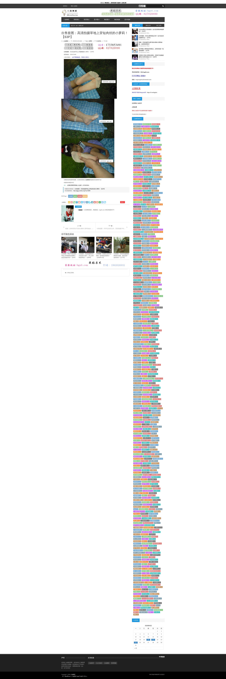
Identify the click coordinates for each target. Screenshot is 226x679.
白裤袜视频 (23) (156, 149)
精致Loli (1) (154, 449)
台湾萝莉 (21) (147, 154)
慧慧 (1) (136, 493)
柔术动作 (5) (145, 241)
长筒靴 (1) (153, 424)
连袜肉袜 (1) (137, 578)
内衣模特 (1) (137, 566)
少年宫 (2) (136, 312)
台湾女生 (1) (156, 387)
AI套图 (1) (152, 539)
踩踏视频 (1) (154, 507)
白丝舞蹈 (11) (155, 186)
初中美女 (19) (147, 161)
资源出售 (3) (154, 275)
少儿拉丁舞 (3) (156, 277)
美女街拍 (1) (137, 380)
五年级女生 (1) (156, 410)
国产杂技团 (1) (153, 513)
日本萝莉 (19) (137, 161)
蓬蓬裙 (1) (154, 536)
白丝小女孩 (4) (138, 261)
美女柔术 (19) (148, 156)
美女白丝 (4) (154, 243)
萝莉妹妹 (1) (156, 380)
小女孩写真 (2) (138, 323)
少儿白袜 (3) (154, 268)
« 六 (136, 648)
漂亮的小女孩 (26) (139, 144)
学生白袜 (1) (137, 594)
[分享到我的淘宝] (97, 202)
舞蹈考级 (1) (156, 394)
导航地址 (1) (145, 580)
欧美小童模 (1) (138, 429)
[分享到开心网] (95, 202)
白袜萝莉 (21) (156, 154)
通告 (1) (136, 614)
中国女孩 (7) (152, 218)
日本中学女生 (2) (154, 312)
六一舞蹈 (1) (148, 582)
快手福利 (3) (137, 280)
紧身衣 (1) (147, 385)
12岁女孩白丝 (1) (138, 582)
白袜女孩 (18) (137, 165)
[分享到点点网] (87, 202)
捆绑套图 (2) (158, 307)
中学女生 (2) (137, 316)
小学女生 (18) (156, 163)
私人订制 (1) (137, 539)
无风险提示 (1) (152, 548)
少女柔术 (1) (148, 500)
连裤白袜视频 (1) (147, 532)
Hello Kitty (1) (157, 399)
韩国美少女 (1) (147, 504)
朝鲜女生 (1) (137, 435)
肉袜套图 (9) (146, 199)
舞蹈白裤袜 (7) (156, 211)
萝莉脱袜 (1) (157, 603)
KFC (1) (160, 408)
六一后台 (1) (137, 449)
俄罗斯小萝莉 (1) (147, 380)
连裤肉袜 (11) (137, 186)
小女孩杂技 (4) (138, 259)
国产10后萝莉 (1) (138, 525)
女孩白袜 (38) (137, 138)
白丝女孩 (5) (137, 243)
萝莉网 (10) (155, 195)
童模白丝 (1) (137, 543)
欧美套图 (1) (156, 488)
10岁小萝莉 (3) (138, 273)
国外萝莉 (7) (137, 216)
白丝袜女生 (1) (138, 584)
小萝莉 (90, 41)
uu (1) (158, 605)
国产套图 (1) (151, 564)
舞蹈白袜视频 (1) (138, 454)
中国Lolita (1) (143, 612)
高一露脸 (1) (145, 573)
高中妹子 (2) (137, 314)
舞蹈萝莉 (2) (137, 319)
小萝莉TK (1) (158, 527)
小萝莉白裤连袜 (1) (148, 378)
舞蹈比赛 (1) (137, 431)
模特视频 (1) (146, 456)
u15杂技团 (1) (138, 490)
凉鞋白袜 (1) (145, 470)
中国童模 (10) (147, 190)
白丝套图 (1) (137, 397)
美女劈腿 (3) (137, 289)
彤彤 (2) (136, 307)
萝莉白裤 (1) (145, 431)
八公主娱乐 (99, 663)
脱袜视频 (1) (145, 397)
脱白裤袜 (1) (137, 507)
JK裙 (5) (144, 236)
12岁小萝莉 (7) (147, 213)
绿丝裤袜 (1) (137, 442)
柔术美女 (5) (137, 241)
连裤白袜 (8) (155, 202)
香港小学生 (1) (156, 477)
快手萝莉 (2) (137, 339)
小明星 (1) (152, 557)
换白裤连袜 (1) (158, 610)
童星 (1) (136, 447)
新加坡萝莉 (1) (138, 474)
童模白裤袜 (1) (138, 504)
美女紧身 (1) (144, 596)
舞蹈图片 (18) (147, 163)
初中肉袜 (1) (154, 578)
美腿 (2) (136, 321)
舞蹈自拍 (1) (145, 392)
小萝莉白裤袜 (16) (147, 167)
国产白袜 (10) (147, 195)
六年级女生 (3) (158, 296)
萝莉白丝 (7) (147, 211)
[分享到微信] (74, 202)
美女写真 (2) (154, 346)
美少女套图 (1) (138, 488)
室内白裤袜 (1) (138, 523)
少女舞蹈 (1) (137, 371)
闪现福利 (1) (145, 442)
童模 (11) (145, 188)
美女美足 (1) (159, 378)
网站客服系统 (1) (152, 374)
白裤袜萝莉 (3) (155, 300)
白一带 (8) (136, 204)
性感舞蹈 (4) (137, 257)
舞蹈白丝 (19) (137, 158)
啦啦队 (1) (136, 461)
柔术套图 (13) (148, 179)
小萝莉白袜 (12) (154, 181)
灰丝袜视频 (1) (138, 390)
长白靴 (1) (157, 490)
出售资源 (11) (137, 188)
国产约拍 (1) (145, 367)
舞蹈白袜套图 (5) (138, 232)
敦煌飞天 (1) (155, 438)
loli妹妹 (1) (145, 539)
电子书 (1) (154, 429)
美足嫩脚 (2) (145, 353)
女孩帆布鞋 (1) (138, 378)
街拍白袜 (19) (137, 163)
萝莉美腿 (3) (146, 293)
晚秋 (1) (136, 612)
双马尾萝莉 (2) (155, 353)
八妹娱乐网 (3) (138, 293)
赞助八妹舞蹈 (74, 6)
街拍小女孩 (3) (146, 298)
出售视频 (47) (148, 133)
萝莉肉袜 (85, 196)
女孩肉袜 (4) (137, 245)
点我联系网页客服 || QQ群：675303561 (78, 185)
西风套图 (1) (145, 502)
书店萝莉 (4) (154, 254)
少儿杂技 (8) (137, 206)
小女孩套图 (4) (146, 257)
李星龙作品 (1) (153, 596)
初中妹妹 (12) (137, 183)
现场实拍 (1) (137, 605)
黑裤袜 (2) (151, 307)
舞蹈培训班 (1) (138, 456)
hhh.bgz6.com (145, 72)
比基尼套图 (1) (138, 468)
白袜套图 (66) (137, 128)
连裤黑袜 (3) (148, 282)
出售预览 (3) (145, 300)
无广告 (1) (136, 548)
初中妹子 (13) (157, 179)
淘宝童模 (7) (137, 218)
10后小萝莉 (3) (138, 271)
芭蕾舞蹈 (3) (147, 271)
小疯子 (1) (158, 454)
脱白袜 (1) (145, 383)
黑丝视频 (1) (143, 447)
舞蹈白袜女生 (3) (148, 296)
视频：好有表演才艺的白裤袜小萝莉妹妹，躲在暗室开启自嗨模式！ (86, 228)
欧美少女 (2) (143, 321)
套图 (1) (145, 545)
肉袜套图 (80, 196)
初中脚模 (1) (154, 566)
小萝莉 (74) (137, 126)
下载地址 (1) (137, 589)
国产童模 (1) (144, 461)
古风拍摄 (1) (154, 417)
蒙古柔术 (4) (137, 250)
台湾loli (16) (157, 170)
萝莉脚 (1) (157, 511)
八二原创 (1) (145, 424)
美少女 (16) (137, 167)
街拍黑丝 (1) (152, 408)
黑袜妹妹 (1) (151, 495)
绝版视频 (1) (137, 495)
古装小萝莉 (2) (146, 326)
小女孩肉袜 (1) (146, 369)
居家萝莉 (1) (137, 573)
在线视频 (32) (137, 140)
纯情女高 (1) (145, 401)
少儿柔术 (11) (146, 186)
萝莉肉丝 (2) (145, 339)
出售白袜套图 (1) (149, 454)
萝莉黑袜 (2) (157, 330)
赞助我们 (76, 19)
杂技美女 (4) (154, 250)
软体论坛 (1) (152, 591)
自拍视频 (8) (154, 209)
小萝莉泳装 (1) (146, 403)
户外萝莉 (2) (152, 355)
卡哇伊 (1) (136, 513)
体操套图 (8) (158, 204)
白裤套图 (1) (145, 559)
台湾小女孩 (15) (156, 172)
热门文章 (158, 25)
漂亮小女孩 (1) (145, 465)
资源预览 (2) (144, 342)
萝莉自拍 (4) (145, 268)
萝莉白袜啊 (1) (146, 497)
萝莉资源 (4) (145, 250)
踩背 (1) (153, 605)
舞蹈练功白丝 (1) (155, 571)
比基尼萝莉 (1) (146, 452)
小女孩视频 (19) (147, 158)
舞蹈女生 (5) (151, 236)
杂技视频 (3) (146, 287)
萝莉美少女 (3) (138, 287)
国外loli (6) (137, 225)
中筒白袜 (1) (137, 575)
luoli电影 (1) (151, 587)
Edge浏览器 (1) (138, 550)
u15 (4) (145, 261)
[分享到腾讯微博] (77, 202)
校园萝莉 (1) (156, 532)
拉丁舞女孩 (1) (144, 493)
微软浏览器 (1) (148, 550)
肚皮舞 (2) (152, 337)
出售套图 (66, 51)
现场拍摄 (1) (145, 472)
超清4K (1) (154, 392)
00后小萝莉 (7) (138, 211)
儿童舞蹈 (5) (137, 236)
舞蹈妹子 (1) (137, 598)
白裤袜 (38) (137, 135)
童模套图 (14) (156, 174)
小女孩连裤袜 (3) (156, 284)
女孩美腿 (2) (152, 303)
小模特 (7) (154, 216)
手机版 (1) (136, 591)
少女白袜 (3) (154, 291)
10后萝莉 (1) (156, 582)
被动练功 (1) (145, 445)
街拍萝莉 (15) (137, 174)
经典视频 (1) (146, 419)
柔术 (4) (147, 254)
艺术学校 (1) (155, 463)
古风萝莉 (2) (154, 314)
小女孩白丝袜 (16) (139, 170)
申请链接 (162, 656)
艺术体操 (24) (137, 147)
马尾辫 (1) (144, 479)
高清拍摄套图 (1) (147, 490)
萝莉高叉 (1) (137, 516)
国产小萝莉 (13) (148, 177)
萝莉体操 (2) (155, 344)
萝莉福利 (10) (137, 195)
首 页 (72, 25)
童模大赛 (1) (146, 429)
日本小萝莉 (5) (145, 227)
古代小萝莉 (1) (146, 477)
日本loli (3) (155, 298)
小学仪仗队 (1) (138, 394)
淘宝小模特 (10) (147, 197)
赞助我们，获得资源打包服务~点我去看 (115, 2)
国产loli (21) (153, 151)
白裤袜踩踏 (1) (143, 509)
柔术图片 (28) (148, 142)
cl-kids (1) (145, 557)
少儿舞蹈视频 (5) (147, 229)
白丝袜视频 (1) (147, 387)
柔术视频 (127, 19)
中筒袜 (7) (145, 218)
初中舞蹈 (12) (144, 181)
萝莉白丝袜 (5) (158, 232)
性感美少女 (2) (146, 358)
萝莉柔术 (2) (145, 346)
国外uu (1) (137, 587)
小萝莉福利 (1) (146, 536)
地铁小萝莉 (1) (138, 486)
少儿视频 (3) (156, 282)
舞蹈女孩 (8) (145, 209)
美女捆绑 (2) (146, 305)
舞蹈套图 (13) (158, 177)
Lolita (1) (157, 612)
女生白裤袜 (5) (145, 225)
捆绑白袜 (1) (137, 445)
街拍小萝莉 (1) (147, 415)
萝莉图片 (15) (137, 172)
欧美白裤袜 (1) (152, 479)
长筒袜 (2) (136, 342)
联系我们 (65, 6)
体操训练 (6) (146, 222)
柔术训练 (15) (147, 172)
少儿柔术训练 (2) (148, 330)
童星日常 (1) (151, 447)
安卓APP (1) (137, 557)
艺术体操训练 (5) (138, 238)
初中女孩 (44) (157, 133)
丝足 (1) (153, 367)
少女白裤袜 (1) (156, 413)
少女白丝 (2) (144, 337)
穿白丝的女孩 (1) (155, 584)
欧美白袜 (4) (154, 266)
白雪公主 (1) (146, 438)
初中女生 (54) (156, 131)
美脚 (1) (144, 495)
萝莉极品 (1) (137, 367)
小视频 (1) (144, 374)
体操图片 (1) (154, 472)
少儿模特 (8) (150, 204)
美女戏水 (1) (137, 401)
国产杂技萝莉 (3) (156, 289)
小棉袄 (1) (136, 607)
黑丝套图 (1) (137, 470)
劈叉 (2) (136, 351)
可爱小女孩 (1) (153, 561)
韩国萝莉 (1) (154, 502)
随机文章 (148, 25)
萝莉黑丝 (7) (137, 220)
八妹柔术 (91, 663)
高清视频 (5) (145, 243)
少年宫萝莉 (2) (146, 316)
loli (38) (154, 135)
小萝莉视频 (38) (146, 135)
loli (76, 25)
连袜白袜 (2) (146, 323)
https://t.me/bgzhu (152, 92)
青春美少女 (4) (147, 252)
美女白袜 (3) (137, 298)
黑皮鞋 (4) (146, 266)
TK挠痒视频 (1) (138, 527)
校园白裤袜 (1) (138, 417)
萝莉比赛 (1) (155, 468)
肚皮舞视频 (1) (138, 545)
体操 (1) (144, 564)
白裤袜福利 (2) (138, 330)
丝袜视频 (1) (149, 511)
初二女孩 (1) (137, 571)
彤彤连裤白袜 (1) (157, 458)
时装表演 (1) (154, 431)
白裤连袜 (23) (137, 149)
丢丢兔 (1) (136, 465)
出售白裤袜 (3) (146, 284)
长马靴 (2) (152, 362)
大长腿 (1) (149, 552)
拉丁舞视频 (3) (138, 296)
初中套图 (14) (147, 174)
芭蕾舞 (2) (155, 328)
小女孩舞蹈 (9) (138, 199)
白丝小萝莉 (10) (148, 193)
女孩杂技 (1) (137, 426)
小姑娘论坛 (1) (153, 589)
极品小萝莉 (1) (155, 594)
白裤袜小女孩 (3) (138, 291)
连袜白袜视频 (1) (138, 385)
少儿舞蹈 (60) (147, 131)
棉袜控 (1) (152, 383)
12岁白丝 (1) (145, 578)
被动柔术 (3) (137, 275)
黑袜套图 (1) (155, 497)
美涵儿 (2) (154, 358)
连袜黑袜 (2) (151, 351)
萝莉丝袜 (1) (137, 484)
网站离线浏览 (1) (147, 543)
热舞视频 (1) (145, 435)
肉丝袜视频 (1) (147, 394)
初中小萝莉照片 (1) (139, 552)
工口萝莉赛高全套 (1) (140, 600)
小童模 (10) (155, 190)
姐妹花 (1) (146, 417)
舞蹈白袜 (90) (147, 124)
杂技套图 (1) (151, 541)
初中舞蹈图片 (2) (148, 348)
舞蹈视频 (117, 19)
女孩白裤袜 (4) (157, 252)
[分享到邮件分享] (102, 202)
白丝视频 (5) (137, 229)
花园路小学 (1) (144, 561)
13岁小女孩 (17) (147, 165)
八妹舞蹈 (66, 19)
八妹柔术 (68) (145, 126)
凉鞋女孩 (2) (157, 348)
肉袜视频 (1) (154, 559)
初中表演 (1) (137, 518)
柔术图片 (97, 19)
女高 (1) (147, 422)
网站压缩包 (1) (157, 543)
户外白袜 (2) (144, 355)
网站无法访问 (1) (148, 523)
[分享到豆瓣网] (100, 202)
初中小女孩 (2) (138, 332)
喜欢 (122, 202)
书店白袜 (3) (137, 284)
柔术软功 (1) (137, 502)
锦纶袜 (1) (159, 509)
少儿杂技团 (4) (147, 259)
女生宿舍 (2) (153, 335)
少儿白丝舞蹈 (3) (138, 282)
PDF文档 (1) (144, 591)
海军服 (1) (136, 374)
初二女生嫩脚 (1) (147, 568)
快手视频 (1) (155, 440)
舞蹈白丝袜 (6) (138, 222)
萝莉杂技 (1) (146, 486)
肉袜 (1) (144, 376)
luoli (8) (144, 206)
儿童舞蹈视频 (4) (138, 254)
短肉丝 (82, 51)
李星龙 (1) (136, 596)
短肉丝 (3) (155, 271)
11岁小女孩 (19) (156, 161)
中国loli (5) (151, 234)
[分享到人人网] (84, 202)
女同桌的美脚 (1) (155, 573)
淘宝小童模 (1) (138, 413)
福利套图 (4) (137, 264)
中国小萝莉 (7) (146, 216)
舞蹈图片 (107, 19)
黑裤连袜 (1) (146, 468)
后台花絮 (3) (155, 293)
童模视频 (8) (137, 209)
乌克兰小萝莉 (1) (148, 603)
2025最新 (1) (154, 445)
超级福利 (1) (137, 376)
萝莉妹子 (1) (137, 369)
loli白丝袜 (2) (143, 351)
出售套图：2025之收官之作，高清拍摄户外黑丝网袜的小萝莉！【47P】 (119, 228)
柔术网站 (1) (156, 500)
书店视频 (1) (146, 463)
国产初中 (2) (137, 309)
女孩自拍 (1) (157, 598)
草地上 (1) (157, 523)
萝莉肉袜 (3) (146, 277)
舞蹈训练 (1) (137, 452)
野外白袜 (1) (137, 564)
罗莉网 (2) (145, 309)
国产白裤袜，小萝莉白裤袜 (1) (151, 474)
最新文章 (137, 25)
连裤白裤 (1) (137, 403)
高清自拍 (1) (152, 493)
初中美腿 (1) (145, 571)
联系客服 (113, 663)
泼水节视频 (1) (147, 488)
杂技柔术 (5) (159, 238)
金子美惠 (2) (137, 346)
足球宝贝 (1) (148, 458)
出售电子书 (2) (138, 348)
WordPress (67, 676)
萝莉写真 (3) (145, 275)
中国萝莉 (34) (147, 138)
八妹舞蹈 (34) (156, 138)
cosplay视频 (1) (146, 518)
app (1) (136, 509)
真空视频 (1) (137, 497)
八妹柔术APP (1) (155, 555)
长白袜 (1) (136, 440)
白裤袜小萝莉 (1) (138, 500)
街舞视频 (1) (137, 477)
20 (148, 639)
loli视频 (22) (145, 151)
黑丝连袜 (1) (155, 452)
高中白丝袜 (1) (138, 415)
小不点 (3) (136, 303)
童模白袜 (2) (154, 319)
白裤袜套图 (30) (155, 140)
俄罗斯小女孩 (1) (145, 440)
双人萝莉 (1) (155, 607)
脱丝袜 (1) (146, 584)
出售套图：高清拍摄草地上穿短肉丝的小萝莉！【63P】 (90, 189)
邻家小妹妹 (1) (146, 410)
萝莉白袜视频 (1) (138, 458)
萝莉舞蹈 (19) (157, 156)
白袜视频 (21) (137, 154)
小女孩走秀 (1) (138, 529)
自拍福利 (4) (145, 245)
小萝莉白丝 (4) (138, 252)
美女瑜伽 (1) (137, 472)
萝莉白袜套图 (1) (145, 607)
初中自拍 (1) (137, 364)
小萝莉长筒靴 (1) (147, 426)
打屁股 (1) (154, 369)
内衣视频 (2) (155, 305)
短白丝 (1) (145, 516)
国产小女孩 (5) (155, 225)
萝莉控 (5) (144, 234)
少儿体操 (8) (151, 206)
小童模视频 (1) (156, 403)
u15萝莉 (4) (152, 261)
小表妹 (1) (153, 470)
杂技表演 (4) (156, 248)
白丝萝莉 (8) (146, 202)
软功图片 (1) (156, 504)
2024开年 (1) (156, 364)
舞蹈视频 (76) (156, 124)
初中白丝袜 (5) (149, 232)
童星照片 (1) (145, 449)
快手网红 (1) (151, 376)
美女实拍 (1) (154, 401)
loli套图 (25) (148, 144)
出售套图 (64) (147, 128)
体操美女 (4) (154, 245)
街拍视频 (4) (145, 264)
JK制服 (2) (137, 337)
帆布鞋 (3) (154, 287)
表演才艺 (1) (137, 481)
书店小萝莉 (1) (138, 463)
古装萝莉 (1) (137, 392)
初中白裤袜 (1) (138, 433)
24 (135, 642)
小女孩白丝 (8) (138, 202)
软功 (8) (143, 204)
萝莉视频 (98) (137, 124)
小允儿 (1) (152, 534)
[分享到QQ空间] (69, 202)
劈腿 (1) (136, 610)
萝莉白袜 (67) (154, 126)
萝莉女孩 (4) (154, 264)
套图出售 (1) (137, 424)
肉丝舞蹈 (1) (155, 390)
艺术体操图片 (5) (149, 238)
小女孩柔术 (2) (138, 305)
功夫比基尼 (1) (155, 465)
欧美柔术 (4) (137, 268)
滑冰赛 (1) (146, 529)
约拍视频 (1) (137, 399)
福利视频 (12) (147, 183)
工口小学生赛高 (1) (147, 598)
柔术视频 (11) (155, 183)
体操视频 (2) (137, 326)
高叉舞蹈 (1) (152, 516)
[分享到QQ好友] (79, 202)
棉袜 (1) (151, 612)
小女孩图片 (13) (138, 179)
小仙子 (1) (136, 408)
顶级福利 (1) (152, 371)
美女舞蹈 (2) (155, 332)
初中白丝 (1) (145, 594)
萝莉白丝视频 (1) (156, 406)
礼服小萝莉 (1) (153, 461)
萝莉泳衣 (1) (145, 605)
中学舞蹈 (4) (156, 259)
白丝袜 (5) (136, 227)
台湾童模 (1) (156, 552)
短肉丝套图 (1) (156, 518)
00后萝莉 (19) (157, 158)
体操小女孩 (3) (146, 280)
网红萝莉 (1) (137, 532)
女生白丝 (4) (137, 248)
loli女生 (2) (145, 335)
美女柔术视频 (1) (149, 525)
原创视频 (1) (146, 413)
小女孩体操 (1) (157, 426)
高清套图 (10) (137, 197)
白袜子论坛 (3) (146, 289)
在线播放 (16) (149, 170)
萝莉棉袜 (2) (152, 309)
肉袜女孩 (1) (145, 555)
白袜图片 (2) (154, 339)
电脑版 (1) (144, 587)
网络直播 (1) (137, 568)
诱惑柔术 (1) (155, 575)
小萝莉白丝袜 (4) (147, 248)
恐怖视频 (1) (154, 435)
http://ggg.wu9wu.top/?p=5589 (81, 190)
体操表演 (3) (144, 303)
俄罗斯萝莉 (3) (157, 273)
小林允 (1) (136, 534)
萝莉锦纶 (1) (144, 513)
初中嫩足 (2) (137, 362)
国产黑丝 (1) (145, 484)
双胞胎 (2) (147, 344)
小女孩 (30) (146, 140)
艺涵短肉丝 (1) (145, 520)
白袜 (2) (144, 360)
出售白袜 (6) (155, 220)
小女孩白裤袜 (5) (157, 229)
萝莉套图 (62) (156, 128)
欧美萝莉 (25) (157, 144)
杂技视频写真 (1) (148, 527)
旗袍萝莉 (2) (143, 307)
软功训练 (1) (145, 507)
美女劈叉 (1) (137, 559)
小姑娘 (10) (156, 197)
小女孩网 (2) (137, 358)
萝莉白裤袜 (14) (138, 177)
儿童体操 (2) (155, 326)
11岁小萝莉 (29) (138, 142)
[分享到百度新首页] (82, 202)
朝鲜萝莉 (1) (146, 433)
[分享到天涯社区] (92, 202)
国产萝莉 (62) (137, 131)
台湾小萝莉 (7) (146, 220)
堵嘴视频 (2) (145, 319)
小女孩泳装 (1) (138, 406)
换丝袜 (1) (142, 610)
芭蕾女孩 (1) (145, 566)
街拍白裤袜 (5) (155, 241)
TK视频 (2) (155, 323)
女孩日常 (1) (154, 397)
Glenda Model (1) (139, 422)
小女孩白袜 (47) (138, 133)
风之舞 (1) (136, 520)
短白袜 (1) (145, 371)
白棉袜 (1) (156, 550)
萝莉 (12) (136, 181)
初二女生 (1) (137, 383)
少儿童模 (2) (137, 353)
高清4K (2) (151, 321)
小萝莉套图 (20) (138, 156)
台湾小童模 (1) (146, 575)
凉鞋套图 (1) (152, 545)
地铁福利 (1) (154, 422)
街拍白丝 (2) (155, 316)
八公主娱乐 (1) (155, 580)
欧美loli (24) (146, 147)
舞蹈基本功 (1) (138, 438)
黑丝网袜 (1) (155, 481)
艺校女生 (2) (145, 314)
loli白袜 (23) (137, 151)
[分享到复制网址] (105, 202)
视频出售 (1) (154, 442)
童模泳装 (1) (146, 406)
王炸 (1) (154, 433)
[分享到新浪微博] (72, 202)
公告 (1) (136, 561)
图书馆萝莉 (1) (138, 419)
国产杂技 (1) (154, 484)
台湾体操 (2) (137, 335)
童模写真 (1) (155, 419)
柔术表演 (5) (154, 227)
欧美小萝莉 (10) (138, 193)
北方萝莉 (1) (156, 568)
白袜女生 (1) (137, 536)
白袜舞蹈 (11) (153, 188)
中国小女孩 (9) (156, 199)
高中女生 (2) (144, 312)
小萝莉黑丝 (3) (156, 280)
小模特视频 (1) (138, 387)
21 (153, 639)
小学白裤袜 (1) (138, 603)
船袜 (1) (144, 541)
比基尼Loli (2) (137, 328)
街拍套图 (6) (155, 222)
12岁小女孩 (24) (155, 147)
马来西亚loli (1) (155, 520)
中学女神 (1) (137, 555)
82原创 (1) (150, 610)
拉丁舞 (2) (136, 355)
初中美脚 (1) (144, 408)
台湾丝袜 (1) (137, 580)
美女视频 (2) (146, 332)
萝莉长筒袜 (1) (146, 481)
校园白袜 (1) (144, 534)
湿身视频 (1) (155, 486)
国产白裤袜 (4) (138, 266)
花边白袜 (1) (137, 541)
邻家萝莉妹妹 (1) (147, 364)
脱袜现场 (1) (146, 390)
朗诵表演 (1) (156, 415)
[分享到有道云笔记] (89, 202)
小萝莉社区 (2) (147, 328)
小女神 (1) (136, 479)
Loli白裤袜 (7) (137, 213)
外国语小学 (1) (155, 529)
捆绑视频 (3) (137, 300)
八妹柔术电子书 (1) (139, 511)
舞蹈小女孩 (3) (138, 277)
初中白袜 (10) (137, 190)
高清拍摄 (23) (147, 149)
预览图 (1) (159, 587)
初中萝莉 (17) (157, 165)
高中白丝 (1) (155, 385)
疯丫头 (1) (145, 589)
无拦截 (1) (144, 548)
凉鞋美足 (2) (151, 360)
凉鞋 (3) (147, 291)
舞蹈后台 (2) (137, 360)
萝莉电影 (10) (158, 193)
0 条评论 (98, 41)
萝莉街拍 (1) (137, 410)
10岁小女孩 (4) (156, 257)
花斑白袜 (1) (155, 456)
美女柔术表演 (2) (138, 344)
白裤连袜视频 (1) (147, 399)
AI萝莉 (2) (152, 342)
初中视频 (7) (156, 213)
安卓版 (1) (152, 509)
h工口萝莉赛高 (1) (152, 600)
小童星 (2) (145, 362)
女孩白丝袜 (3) (148, 273)
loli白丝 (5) (137, 234)
